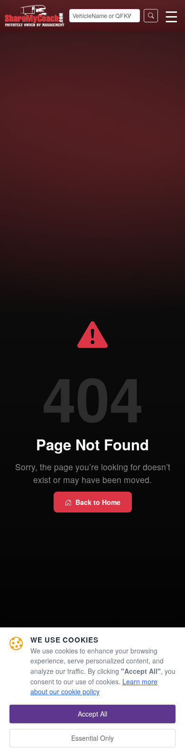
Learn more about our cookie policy (93, 687)
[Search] (151, 16)
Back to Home (97, 502)
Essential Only (92, 738)
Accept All (92, 713)
